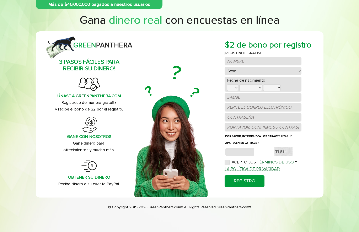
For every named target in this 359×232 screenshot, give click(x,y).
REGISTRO (244, 181)
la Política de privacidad (252, 168)
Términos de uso (275, 162)
